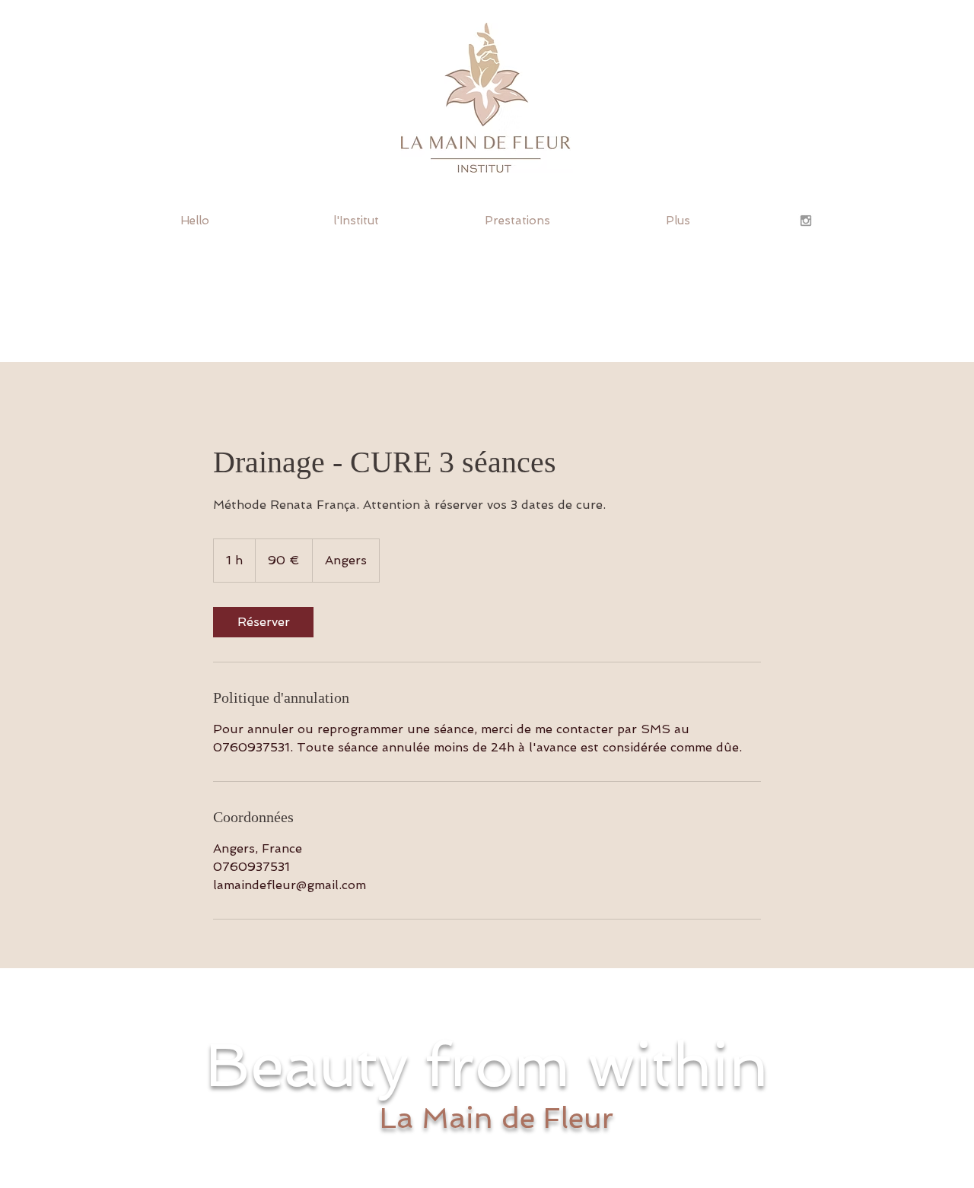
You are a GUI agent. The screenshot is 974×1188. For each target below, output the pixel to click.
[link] (263, 622)
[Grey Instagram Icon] (805, 220)
